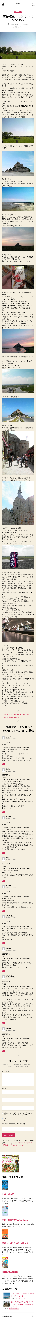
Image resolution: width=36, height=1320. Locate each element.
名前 (4, 1088)
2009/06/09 (25, 24)
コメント (5, 1071)
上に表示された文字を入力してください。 (15, 1124)
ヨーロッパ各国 (18, 11)
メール (5, 1097)
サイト (4, 1105)
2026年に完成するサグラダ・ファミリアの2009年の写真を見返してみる (22, 1304)
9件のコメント (19, 27)
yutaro (16, 24)
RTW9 (18, 4)
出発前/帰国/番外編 (14, 1309)
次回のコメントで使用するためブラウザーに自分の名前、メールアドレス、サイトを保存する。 (18, 1114)
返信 (3, 764)
